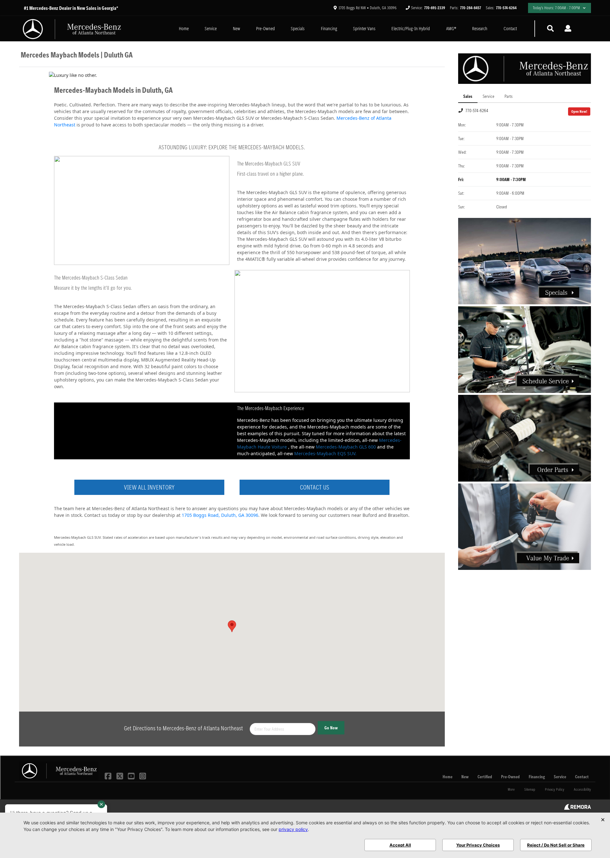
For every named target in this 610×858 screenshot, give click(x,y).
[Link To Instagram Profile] (143, 775)
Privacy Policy (554, 789)
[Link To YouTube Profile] (132, 775)
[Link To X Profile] (120, 775)
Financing (329, 28)
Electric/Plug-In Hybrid (410, 28)
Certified (485, 777)
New (236, 28)
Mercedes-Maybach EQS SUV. (325, 453)
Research (479, 28)
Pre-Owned (265, 28)
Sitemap (529, 789)
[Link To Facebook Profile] (108, 775)
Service (211, 28)
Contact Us (314, 487)
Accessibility (582, 789)
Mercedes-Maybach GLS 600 (346, 447)
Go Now (331, 728)
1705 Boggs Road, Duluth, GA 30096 (220, 515)
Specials (298, 28)
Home (184, 28)
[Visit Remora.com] (577, 808)
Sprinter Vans (364, 28)
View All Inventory (149, 487)
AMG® (451, 28)
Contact (510, 28)
